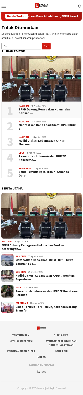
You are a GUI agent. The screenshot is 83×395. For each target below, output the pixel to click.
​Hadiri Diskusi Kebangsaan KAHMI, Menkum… (42, 142)
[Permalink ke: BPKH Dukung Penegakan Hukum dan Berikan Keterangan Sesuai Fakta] (41, 79)
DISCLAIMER (61, 335)
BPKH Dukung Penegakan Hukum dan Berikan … (44, 111)
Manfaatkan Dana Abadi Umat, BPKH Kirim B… (47, 127)
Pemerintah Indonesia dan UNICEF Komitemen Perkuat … (47, 293)
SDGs (22, 152)
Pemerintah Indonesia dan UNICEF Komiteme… (42, 158)
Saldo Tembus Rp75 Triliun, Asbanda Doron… (44, 173)
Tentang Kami (21, 335)
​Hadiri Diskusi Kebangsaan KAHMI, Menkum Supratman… (45, 277)
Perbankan (25, 168)
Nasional (24, 106)
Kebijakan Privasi (21, 341)
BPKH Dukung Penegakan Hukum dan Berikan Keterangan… (32, 247)
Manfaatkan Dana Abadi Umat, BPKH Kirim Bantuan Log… (44, 261)
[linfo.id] (41, 5)
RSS (44, 372)
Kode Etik (61, 351)
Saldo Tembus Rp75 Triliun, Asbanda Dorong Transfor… (46, 308)
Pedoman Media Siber (21, 351)
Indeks (41, 357)
